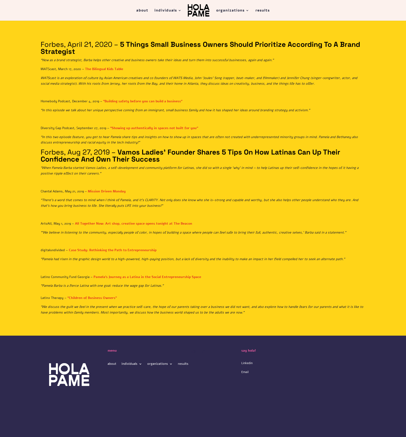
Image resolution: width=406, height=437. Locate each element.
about (142, 11)
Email (245, 372)
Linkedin (247, 363)
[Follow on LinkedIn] (212, 351)
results (262, 11)
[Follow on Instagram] (193, 351)
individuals (165, 11)
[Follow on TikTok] (203, 351)
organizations (230, 11)
